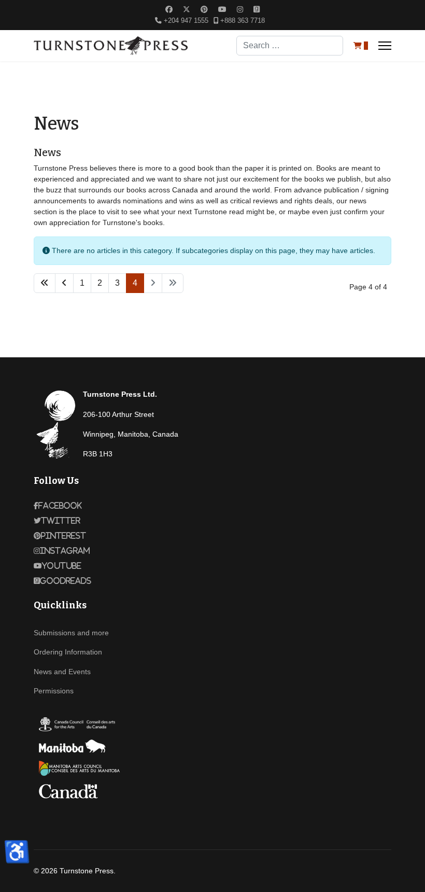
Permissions (54, 691)
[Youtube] (222, 9)
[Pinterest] (204, 9)
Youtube (61, 565)
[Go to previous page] (64, 283)
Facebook (60, 505)
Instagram (65, 550)
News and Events (62, 671)
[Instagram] (240, 9)
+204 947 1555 (186, 20)
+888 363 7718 (242, 20)
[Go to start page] (44, 283)
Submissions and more (71, 633)
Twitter (60, 520)
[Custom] (256, 9)
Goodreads (65, 580)
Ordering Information (68, 652)
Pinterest (63, 535)
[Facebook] (169, 9)
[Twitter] (186, 9)
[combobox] (289, 45)
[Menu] (384, 45)
